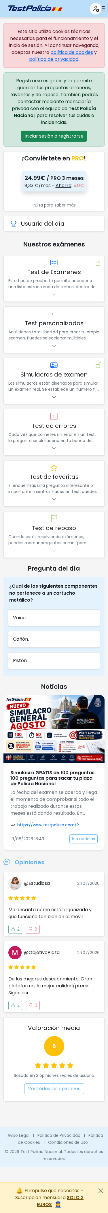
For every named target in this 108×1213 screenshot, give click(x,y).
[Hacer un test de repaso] (54, 519)
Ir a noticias (83, 839)
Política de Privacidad (58, 1135)
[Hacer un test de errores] (54, 417)
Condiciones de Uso (68, 1142)
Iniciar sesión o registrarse (54, 136)
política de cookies (71, 52)
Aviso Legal (18, 1135)
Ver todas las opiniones (54, 1088)
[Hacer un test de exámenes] (54, 263)
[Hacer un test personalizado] (54, 314)
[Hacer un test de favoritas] (54, 468)
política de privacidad (53, 59)
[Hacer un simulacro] (54, 365)
